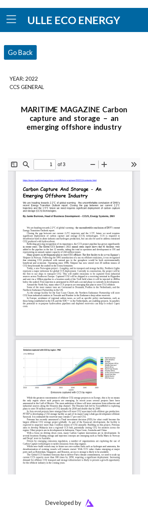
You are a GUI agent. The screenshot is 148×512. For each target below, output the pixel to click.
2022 (31, 78)
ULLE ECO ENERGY (73, 19)
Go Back (20, 52)
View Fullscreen (26, 152)
